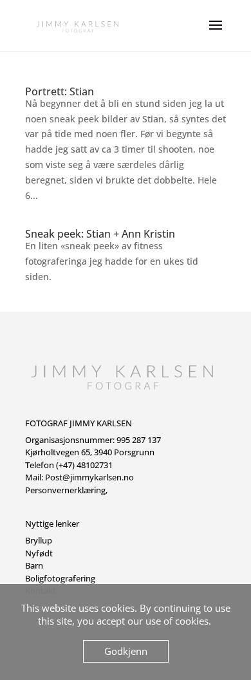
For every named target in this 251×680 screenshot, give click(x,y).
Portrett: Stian (59, 91)
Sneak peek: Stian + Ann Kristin (100, 234)
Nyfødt (39, 553)
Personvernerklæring (65, 490)
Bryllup (38, 540)
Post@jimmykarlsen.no (89, 477)
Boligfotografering (60, 578)
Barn (34, 565)
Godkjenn (125, 651)
